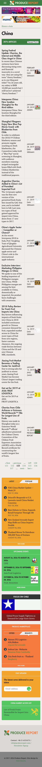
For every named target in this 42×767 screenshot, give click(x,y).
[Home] (24, 2)
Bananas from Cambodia (19, 652)
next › (22, 468)
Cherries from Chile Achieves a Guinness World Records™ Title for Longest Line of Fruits (12, 413)
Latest (11, 481)
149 (29, 463)
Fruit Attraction (11, 582)
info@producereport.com (20, 743)
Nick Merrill (20, 761)
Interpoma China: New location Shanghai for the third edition (10, 103)
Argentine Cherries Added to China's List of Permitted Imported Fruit (12, 185)
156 (35, 465)
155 (29, 465)
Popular (28, 481)
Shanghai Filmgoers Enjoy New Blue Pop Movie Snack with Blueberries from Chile (11, 126)
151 (6, 465)
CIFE (6, 563)
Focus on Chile (21, 597)
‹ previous (17, 463)
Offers (11, 633)
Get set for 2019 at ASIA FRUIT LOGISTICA (11, 391)
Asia (11, 26)
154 (24, 465)
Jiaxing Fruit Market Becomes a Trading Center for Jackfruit (11, 363)
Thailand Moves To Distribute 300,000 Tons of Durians (21, 533)
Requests (28, 633)
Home (4, 26)
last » (30, 468)
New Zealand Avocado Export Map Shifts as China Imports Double (21, 522)
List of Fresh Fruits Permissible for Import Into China (16, 712)
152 (12, 465)
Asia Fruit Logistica (12, 573)
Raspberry (12, 659)
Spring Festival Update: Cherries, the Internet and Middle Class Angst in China (12, 54)
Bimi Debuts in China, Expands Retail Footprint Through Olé (21, 511)
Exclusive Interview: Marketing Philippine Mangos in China (12, 268)
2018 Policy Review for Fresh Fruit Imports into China (11, 309)
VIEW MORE (21, 544)
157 (11, 468)
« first (7, 463)
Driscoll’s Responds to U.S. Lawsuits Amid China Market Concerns (21, 500)
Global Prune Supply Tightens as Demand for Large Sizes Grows (21, 617)
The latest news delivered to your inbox (18, 681)
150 (35, 463)
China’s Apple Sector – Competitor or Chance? (12, 230)
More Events (21, 587)
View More (21, 665)
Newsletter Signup (21, 746)
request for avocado (16, 644)
